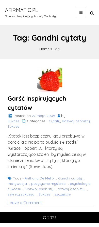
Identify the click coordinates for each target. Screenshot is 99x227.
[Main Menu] (81, 12)
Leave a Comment (25, 202)
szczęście (63, 194)
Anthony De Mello (39, 178)
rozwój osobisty (71, 189)
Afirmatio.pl (21, 10)
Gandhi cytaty (70, 178)
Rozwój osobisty (76, 121)
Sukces (13, 121)
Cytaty (54, 121)
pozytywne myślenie (48, 183)
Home (44, 49)
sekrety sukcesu (21, 194)
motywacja (17, 183)
